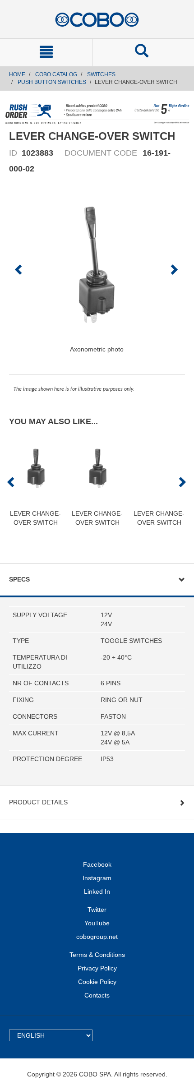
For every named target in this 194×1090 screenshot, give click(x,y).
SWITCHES (101, 74)
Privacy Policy (97, 968)
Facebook (97, 864)
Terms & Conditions (97, 954)
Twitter (97, 909)
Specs (19, 579)
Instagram (97, 878)
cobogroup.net (97, 936)
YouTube (97, 923)
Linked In (97, 891)
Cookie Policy (97, 981)
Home (17, 74)
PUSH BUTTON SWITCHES (52, 82)
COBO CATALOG (56, 74)
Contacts (97, 995)
